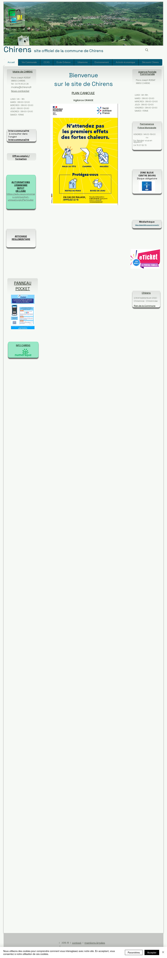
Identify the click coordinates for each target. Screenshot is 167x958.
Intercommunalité (18, 139)
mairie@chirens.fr (21, 87)
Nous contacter (20, 91)
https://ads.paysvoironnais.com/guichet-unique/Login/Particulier (21, 197)
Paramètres (134, 952)
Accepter (151, 952)
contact (76, 942)
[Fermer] (163, 952)
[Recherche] (146, 50)
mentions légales (94, 942)
